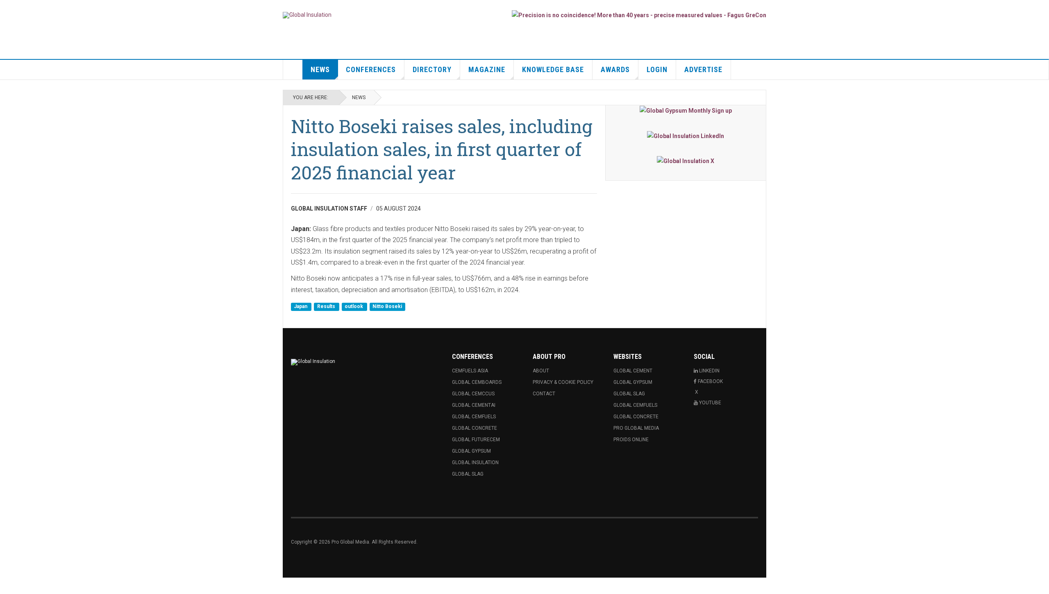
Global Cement (632, 371)
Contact (544, 394)
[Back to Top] (8, 586)
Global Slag (468, 474)
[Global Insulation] (307, 15)
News (320, 69)
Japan (301, 306)
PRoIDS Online (631, 439)
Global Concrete (474, 428)
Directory (432, 69)
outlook (354, 306)
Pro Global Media (636, 428)
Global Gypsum (471, 451)
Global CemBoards (477, 382)
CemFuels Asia (470, 371)
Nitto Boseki (387, 306)
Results (326, 306)
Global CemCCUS (473, 394)
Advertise (703, 69)
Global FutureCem (476, 439)
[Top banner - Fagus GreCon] (639, 15)
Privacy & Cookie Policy (563, 382)
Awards (615, 69)
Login (657, 69)
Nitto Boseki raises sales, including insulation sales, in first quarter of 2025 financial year (442, 149)
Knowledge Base (553, 69)
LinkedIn (709, 371)
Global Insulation (475, 462)
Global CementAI (473, 405)
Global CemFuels (474, 416)
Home (293, 69)
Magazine (486, 69)
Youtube (710, 403)
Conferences (371, 69)
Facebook (710, 381)
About (541, 371)
